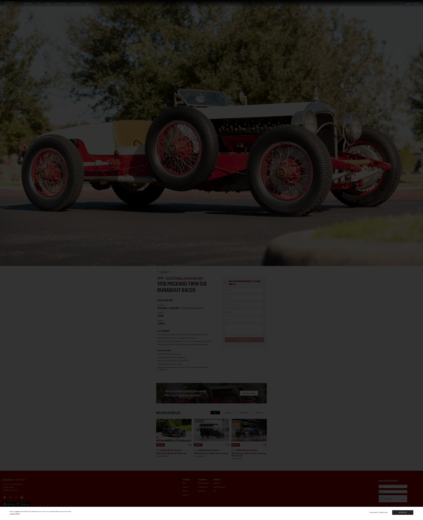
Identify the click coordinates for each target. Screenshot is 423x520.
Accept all (403, 512)
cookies (17, 511)
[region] (211, 513)
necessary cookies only (379, 512)
